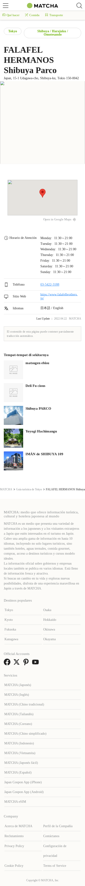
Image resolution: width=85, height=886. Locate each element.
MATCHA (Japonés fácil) (21, 763)
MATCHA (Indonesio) (19, 743)
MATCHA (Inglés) (16, 694)
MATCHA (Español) (18, 772)
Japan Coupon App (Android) (24, 792)
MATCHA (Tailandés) (19, 714)
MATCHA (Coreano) (18, 724)
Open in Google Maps (57, 219)
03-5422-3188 (49, 284)
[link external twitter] (17, 664)
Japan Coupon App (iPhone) (23, 782)
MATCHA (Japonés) (17, 685)
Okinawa (49, 629)
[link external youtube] (36, 664)
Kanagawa (11, 639)
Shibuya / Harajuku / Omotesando (52, 32)
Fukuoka (10, 629)
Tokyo (12, 31)
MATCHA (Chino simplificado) (25, 733)
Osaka (47, 610)
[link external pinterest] (27, 664)
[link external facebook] (8, 664)
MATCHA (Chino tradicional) (24, 704)
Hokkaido (49, 620)
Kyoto (8, 620)
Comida (34, 15)
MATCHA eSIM (15, 801)
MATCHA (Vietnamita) (19, 753)
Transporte (56, 15)
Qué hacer (13, 15)
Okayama (49, 639)
